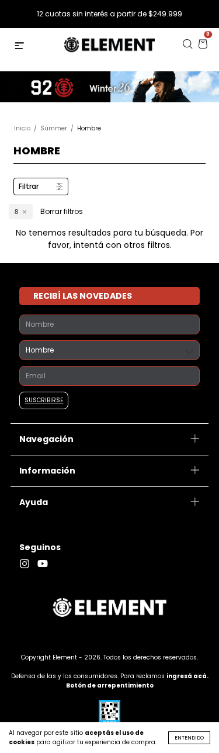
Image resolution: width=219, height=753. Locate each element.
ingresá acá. (187, 676)
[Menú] (21, 47)
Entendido (189, 737)
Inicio (22, 128)
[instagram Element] (28, 564)
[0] (202, 47)
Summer (53, 128)
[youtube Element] (45, 564)
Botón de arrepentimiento (110, 685)
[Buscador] (187, 47)
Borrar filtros (61, 211)
